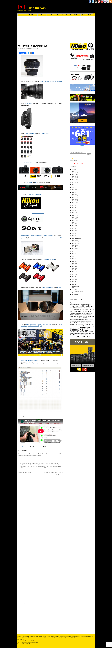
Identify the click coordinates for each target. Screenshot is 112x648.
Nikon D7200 (75, 217)
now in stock (45, 133)
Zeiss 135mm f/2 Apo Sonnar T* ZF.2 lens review (39, 324)
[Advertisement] (41, 31)
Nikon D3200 (75, 177)
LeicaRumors (42, 14)
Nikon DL (74, 237)
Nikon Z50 (74, 260)
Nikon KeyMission (76, 243)
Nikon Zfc (74, 283)
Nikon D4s (74, 191)
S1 (35, 182)
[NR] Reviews (75, 294)
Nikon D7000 (75, 214)
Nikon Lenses (75, 245)
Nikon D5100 (75, 197)
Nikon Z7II (74, 273)
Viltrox (75, 335)
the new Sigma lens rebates (34, 194)
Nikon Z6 (74, 265)
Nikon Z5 (74, 258)
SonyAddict (69, 14)
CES (85, 304)
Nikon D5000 (75, 196)
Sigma (92, 324)
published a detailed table (31, 364)
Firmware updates (81, 309)
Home (20, 14)
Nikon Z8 (74, 276)
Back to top (22, 603)
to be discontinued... (82, 331)
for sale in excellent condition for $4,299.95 (51, 81)
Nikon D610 (74, 210)
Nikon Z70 (74, 271)
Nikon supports (26, 446)
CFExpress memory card (76, 306)
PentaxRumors (51, 14)
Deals (73, 168)
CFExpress (88, 304)
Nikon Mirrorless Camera (77, 246)
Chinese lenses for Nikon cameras (81, 307)
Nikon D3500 (75, 182)
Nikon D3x (74, 186)
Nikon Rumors (36, 8)
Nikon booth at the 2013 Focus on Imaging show (53, 473)
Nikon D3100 (75, 176)
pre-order (81, 324)
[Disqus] (40, 538)
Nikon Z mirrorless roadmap (86, 321)
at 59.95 (59, 287)
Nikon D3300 (75, 179)
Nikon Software (75, 251)
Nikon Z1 (74, 253)
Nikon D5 (74, 192)
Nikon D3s (74, 184)
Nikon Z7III (74, 274)
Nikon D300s (75, 174)
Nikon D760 (74, 222)
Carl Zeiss (82, 304)
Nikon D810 (74, 227)
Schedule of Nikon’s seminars (29, 360)
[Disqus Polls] (40, 497)
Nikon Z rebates (74, 323)
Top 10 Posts (74, 289)
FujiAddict (76, 14)
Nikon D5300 (75, 200)
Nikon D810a (75, 228)
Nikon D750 (74, 219)
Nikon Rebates (82, 317)
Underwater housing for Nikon (85, 333)
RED (73, 288)
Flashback (74, 169)
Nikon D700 (74, 212)
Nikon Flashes (75, 240)
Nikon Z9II (74, 279)
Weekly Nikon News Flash (35, 453)
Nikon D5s (74, 205)
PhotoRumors (32, 14)
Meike (89, 311)
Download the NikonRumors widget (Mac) (25, 640)
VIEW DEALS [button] (75, 365)
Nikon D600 (74, 209)
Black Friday (77, 304)
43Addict (84, 14)
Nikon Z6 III (83, 319)
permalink (58, 453)
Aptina (47, 453)
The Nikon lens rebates (27, 162)
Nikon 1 (73, 171)
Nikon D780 (74, 223)
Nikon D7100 (75, 215)
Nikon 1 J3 (29, 182)
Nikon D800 (74, 225)
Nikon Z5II (74, 263)
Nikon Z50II (74, 261)
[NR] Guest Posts (84, 336)
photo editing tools (74, 324)
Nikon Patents (75, 248)
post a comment (37, 455)
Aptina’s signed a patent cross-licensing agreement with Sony (37, 235)
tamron (71, 326)
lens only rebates (81, 311)
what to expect (86, 335)
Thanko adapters (29, 103)
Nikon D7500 (75, 220)
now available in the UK (38, 213)
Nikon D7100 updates (25, 472)
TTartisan (77, 333)
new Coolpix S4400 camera (48, 259)
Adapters (72, 304)
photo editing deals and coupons (87, 323)
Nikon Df (74, 233)
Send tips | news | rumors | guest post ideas (79, 163)
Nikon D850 (74, 230)
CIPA (84, 308)
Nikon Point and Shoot (77, 250)
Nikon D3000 (75, 173)
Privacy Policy (67, 637)
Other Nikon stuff (75, 286)
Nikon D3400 (75, 181)
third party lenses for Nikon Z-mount (80, 329)
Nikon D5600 (75, 204)
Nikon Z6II (74, 266)
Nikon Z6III (74, 268)
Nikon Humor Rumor (76, 242)
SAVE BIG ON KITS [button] (88, 365)
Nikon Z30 (74, 255)
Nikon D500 (74, 194)
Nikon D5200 (75, 199)
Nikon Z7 (74, 269)
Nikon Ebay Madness (76, 238)
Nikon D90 (74, 232)
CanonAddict (60, 14)
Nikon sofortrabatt (76, 319)
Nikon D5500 (75, 202)
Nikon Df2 (74, 235)
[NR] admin (22, 48)
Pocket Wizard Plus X (30, 133)
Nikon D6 (74, 207)
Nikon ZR (74, 284)
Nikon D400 (74, 189)
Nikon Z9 (74, 278)
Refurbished (87, 324)
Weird (73, 292)
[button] (82, 355)
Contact (90, 14)
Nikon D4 (74, 187)
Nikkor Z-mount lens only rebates (79, 313)
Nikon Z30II (74, 256)
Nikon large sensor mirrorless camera (82, 316)
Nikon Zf (74, 281)
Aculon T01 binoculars (47, 287)
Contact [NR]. (36, 642)
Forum (25, 14)
